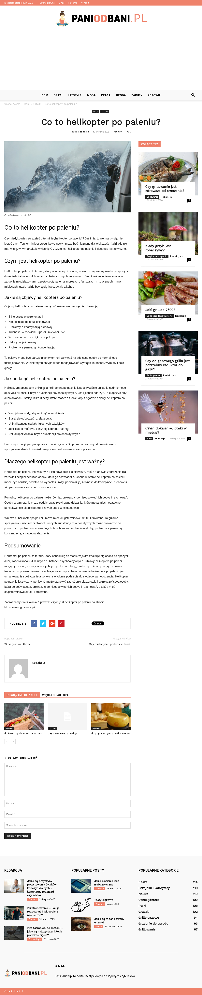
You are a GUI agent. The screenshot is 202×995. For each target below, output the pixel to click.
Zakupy (136, 95)
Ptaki (149, 438)
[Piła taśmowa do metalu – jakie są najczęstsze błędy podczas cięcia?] (14, 933)
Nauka (98, 926)
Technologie (34, 939)
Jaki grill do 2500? (160, 310)
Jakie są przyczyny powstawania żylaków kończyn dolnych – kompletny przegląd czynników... (42, 888)
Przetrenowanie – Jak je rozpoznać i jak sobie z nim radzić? (43, 911)
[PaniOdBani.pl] (101, 18)
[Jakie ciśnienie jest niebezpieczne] (81, 886)
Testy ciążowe (103, 899)
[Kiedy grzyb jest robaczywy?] (168, 233)
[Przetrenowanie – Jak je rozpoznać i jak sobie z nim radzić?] (14, 913)
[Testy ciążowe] (81, 905)
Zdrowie (154, 95)
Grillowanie (152, 196)
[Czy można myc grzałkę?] (67, 716)
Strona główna (47, 2)
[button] (193, 95)
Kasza (143, 882)
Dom (44, 95)
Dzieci (58, 95)
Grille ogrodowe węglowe (159, 315)
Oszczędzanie (148, 900)
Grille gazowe (153, 375)
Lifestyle (74, 95)
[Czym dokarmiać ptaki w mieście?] (168, 412)
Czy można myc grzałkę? (62, 733)
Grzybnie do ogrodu (157, 256)
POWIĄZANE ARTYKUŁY (22, 695)
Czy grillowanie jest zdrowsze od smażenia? (164, 189)
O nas (61, 2)
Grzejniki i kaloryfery (154, 888)
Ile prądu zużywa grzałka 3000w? (110, 733)
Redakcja (83, 131)
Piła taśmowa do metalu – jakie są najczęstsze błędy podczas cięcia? (45, 931)
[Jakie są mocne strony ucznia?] (81, 924)
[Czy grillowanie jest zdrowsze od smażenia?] (168, 173)
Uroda (121, 95)
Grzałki (104, 111)
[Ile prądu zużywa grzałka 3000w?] (111, 716)
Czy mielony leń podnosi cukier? (110, 644)
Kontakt (85, 2)
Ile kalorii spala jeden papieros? (23, 733)
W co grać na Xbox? (17, 644)
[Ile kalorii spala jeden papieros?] (24, 716)
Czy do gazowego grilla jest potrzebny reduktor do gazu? (167, 365)
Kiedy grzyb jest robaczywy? (158, 248)
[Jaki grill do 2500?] (168, 292)
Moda (91, 95)
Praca (105, 95)
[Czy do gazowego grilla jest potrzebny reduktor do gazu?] (168, 352)
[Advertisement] (101, 60)
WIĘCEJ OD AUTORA (55, 695)
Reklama (72, 2)
